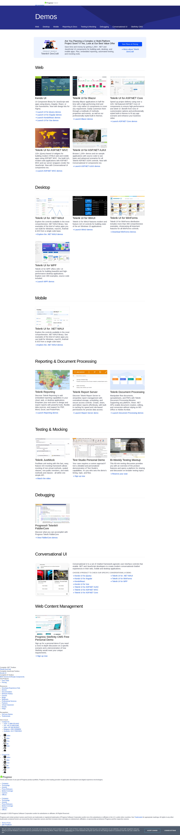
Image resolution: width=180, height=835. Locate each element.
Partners (5, 703)
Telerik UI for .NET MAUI (122, 576)
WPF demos (52, 252)
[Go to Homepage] (51, 5)
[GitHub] (5, 749)
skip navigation (39, 5)
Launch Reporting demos (47, 413)
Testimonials (6, 716)
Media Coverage (7, 791)
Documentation (7, 692)
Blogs (4, 697)
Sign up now (90, 448)
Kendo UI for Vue (82, 584)
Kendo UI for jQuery (83, 576)
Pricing (4, 682)
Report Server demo (90, 380)
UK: (11, 725)
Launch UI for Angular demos (49, 115)
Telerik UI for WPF (120, 581)
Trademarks (138, 817)
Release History (7, 693)
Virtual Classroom (8, 705)
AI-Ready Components (16, 677)
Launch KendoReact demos (48, 118)
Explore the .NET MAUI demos (52, 206)
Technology (6, 785)
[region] (90, 830)
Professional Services (9, 701)
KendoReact (80, 581)
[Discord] (5, 751)
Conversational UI (119, 27)
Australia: (13, 731)
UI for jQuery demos (52, 82)
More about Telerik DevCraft (131, 50)
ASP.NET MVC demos (52, 138)
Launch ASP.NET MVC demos (49, 171)
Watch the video (52, 448)
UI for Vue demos (52, 90)
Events (4, 707)
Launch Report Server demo (86, 413)
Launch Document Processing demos (127, 413)
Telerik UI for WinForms (122, 579)
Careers (4, 793)
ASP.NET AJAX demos (90, 138)
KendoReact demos (52, 87)
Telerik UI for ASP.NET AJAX (86, 587)
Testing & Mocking (88, 27)
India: (12, 727)
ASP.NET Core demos (127, 86)
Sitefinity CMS (137, 27)
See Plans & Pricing (130, 44)
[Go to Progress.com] (6, 778)
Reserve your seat (127, 448)
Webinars (5, 699)
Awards (4, 787)
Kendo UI (3, 673)
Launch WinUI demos (84, 230)
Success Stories (7, 714)
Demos (4, 690)
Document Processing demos (127, 380)
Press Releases (7, 789)
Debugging (104, 27)
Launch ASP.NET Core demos (124, 121)
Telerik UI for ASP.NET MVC (86, 590)
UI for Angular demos (52, 85)
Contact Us (5, 722)
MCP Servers (4, 677)
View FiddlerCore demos (52, 513)
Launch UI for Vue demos (47, 120)
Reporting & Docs (70, 27)
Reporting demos (52, 380)
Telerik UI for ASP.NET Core (86, 593)
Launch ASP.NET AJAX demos (87, 166)
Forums (4, 695)
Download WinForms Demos (127, 206)
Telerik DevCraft (5, 669)
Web (37, 27)
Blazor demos (90, 86)
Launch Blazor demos (84, 119)
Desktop (46, 27)
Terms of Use (6, 823)
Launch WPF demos (45, 282)
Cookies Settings (170, 830)
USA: (11, 723)
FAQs (4, 708)
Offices (4, 794)
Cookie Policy (68, 830)
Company (5, 783)
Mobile (56, 27)
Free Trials (5, 680)
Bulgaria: (12, 729)
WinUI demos (90, 206)
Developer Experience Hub (11, 688)
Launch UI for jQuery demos (49, 112)
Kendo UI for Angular (83, 579)
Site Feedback (7, 824)
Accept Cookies (152, 830)
